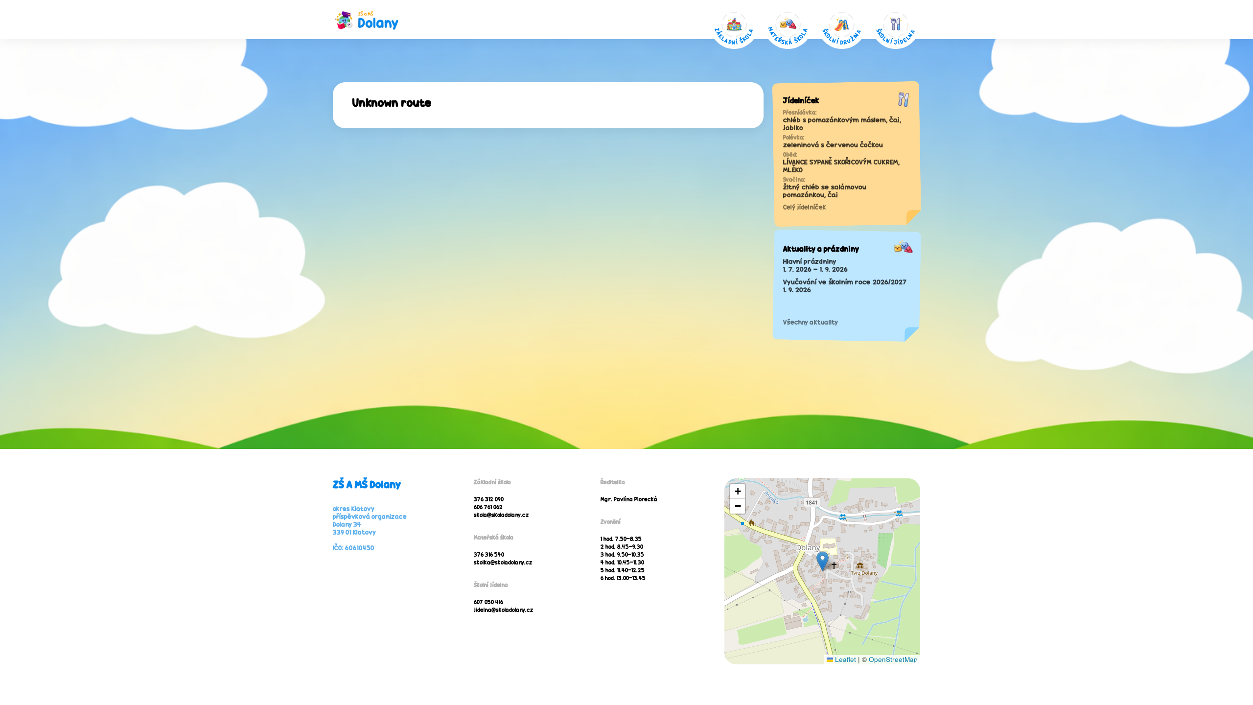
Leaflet (844, 659)
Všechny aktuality (810, 322)
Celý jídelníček (804, 207)
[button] (822, 561)
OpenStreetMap (893, 659)
